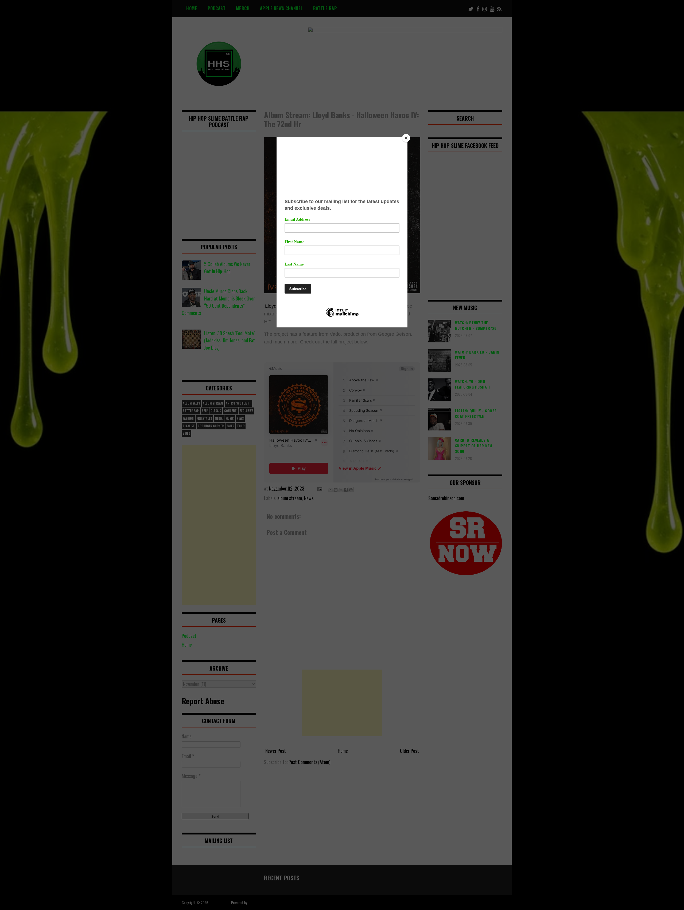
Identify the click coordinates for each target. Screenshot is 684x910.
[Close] (406, 138)
